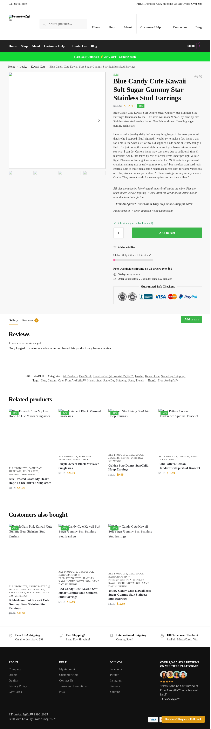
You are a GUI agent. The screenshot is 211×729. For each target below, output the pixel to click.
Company (15, 669)
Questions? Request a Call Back (183, 719)
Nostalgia (34, 592)
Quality (13, 680)
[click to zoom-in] (57, 120)
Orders (13, 674)
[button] (195, 46)
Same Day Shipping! (173, 376)
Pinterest (115, 686)
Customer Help (150, 27)
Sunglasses (31, 471)
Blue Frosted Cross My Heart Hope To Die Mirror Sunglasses (30, 481)
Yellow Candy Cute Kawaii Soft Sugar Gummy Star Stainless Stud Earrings (129, 594)
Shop (112, 27)
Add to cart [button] (30, 496)
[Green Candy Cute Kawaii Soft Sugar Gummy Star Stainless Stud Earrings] (196, 77)
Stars (131, 380)
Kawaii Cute (38, 66)
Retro (125, 458)
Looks (23, 66)
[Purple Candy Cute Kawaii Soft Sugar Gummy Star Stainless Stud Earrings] (200, 77)
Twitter (114, 674)
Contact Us (66, 680)
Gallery (13, 320)
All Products (70, 376)
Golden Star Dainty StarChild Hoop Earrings (128, 467)
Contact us (180, 27)
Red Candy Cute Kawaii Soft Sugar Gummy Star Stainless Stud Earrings (78, 592)
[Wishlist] (46, 415)
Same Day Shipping (115, 380)
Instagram (116, 680)
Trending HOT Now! (22, 474)
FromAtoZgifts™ (75, 380)
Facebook (116, 669)
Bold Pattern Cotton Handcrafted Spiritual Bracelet (179, 466)
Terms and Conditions (73, 686)
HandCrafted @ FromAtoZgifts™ (113, 376)
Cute (60, 380)
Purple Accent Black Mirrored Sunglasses (79, 466)
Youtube (115, 691)
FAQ (62, 691)
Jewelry (139, 376)
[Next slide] (99, 120)
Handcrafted (94, 380)
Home (96, 27)
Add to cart (167, 233)
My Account (67, 669)
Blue (43, 380)
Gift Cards (15, 691)
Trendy (140, 380)
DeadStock (85, 376)
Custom (52, 380)
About (128, 27)
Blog (199, 27)
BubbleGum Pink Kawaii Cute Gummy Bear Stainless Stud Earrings (29, 604)
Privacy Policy (18, 686)
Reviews (29, 320)
